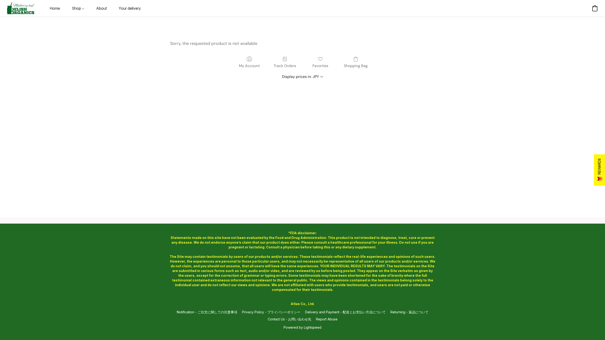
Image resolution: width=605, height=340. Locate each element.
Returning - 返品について (409, 312)
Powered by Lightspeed (302, 327)
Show (599, 170)
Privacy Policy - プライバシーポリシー (271, 312)
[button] (20, 8)
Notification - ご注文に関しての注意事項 (207, 312)
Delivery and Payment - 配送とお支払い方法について (345, 312)
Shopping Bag (356, 65)
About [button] (101, 8)
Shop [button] (77, 8)
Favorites (320, 65)
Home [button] (55, 8)
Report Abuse (326, 319)
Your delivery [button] (130, 8)
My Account (249, 65)
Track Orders (285, 65)
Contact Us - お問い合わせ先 (289, 319)
